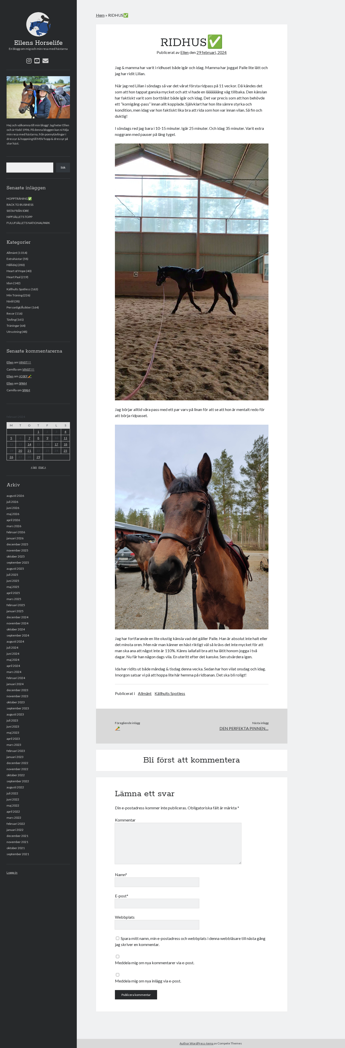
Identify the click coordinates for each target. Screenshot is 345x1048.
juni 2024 (13, 653)
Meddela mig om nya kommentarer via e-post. (154, 962)
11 (65, 438)
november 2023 (17, 696)
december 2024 (17, 617)
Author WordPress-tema (196, 1043)
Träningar (13, 325)
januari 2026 (15, 538)
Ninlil (10, 301)
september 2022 (18, 781)
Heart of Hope (16, 271)
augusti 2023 (15, 714)
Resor (11, 313)
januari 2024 (15, 684)
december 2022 (17, 763)
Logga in (12, 872)
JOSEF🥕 (25, 376)
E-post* (121, 895)
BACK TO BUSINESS (20, 205)
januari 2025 (15, 611)
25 (65, 451)
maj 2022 (13, 805)
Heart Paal (13, 277)
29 (38, 457)
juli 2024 (12, 647)
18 (65, 444)
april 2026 (13, 520)
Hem (100, 15)
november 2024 (17, 623)
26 (11, 457)
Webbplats (125, 917)
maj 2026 (13, 514)
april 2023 (13, 739)
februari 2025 (16, 605)
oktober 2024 (16, 629)
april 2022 (13, 811)
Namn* (121, 874)
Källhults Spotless (18, 289)
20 (20, 451)
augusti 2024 (15, 641)
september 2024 (18, 635)
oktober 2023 (16, 702)
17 (56, 444)
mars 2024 (14, 672)
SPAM (23, 383)
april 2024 (13, 666)
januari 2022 (15, 830)
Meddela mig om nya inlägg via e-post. (148, 980)
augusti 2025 (15, 568)
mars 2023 (14, 745)
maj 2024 (13, 660)
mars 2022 (14, 817)
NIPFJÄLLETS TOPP (19, 217)
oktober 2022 (16, 775)
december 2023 (17, 690)
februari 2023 (16, 751)
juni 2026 (13, 508)
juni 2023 (13, 726)
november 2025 (17, 550)
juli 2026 (12, 502)
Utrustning (14, 332)
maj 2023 (13, 732)
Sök (63, 167)
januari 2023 (15, 757)
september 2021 (18, 854)
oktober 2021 (16, 848)
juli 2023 (12, 720)
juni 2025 (13, 581)
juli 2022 (12, 793)
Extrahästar (14, 259)
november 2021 (17, 842)
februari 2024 (16, 678)
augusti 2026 (15, 496)
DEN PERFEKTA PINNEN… (243, 728)
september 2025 (18, 562)
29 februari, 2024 (211, 52)
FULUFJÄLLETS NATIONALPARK (28, 223)
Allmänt (12, 253)
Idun (10, 283)
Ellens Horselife (38, 43)
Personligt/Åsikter (19, 307)
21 (29, 451)
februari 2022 (16, 824)
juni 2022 (13, 799)
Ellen (10, 362)
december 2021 (17, 836)
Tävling (11, 319)
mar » (42, 467)
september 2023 (18, 708)
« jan (34, 467)
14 (29, 444)
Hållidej (12, 265)
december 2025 (17, 544)
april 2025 (13, 593)
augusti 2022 (15, 787)
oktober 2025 (16, 556)
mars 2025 (14, 599)
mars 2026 (14, 526)
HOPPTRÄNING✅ (19, 198)
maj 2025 (13, 587)
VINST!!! (25, 362)
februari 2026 (16, 532)
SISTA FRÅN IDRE (18, 211)
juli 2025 (12, 575)
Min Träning (14, 295)
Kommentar (125, 819)
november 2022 (17, 769)
